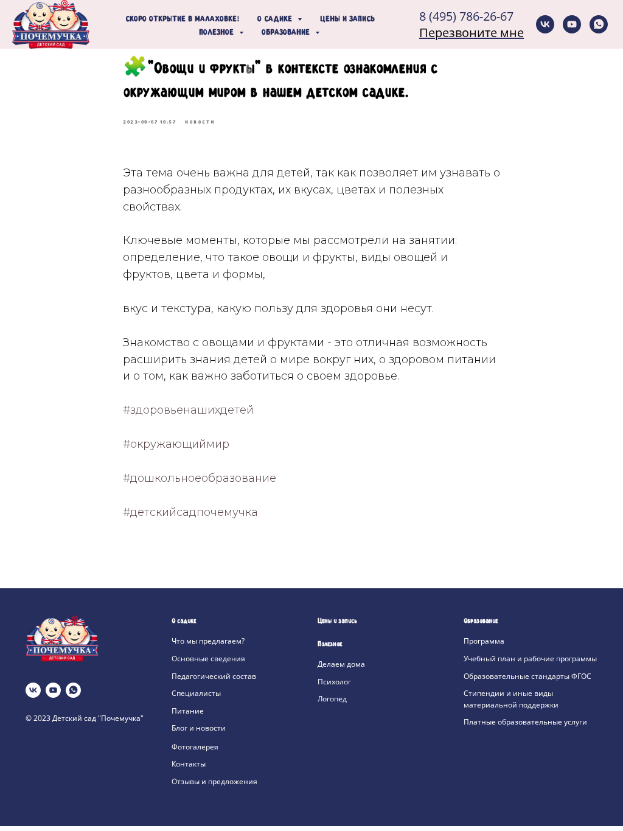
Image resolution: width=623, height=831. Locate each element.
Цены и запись (347, 19)
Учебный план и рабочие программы (530, 658)
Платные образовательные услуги (525, 722)
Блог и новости (199, 728)
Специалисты (196, 693)
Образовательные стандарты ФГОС (527, 676)
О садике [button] (275, 19)
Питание (188, 711)
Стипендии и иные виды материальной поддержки (511, 699)
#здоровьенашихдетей (188, 410)
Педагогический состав (214, 676)
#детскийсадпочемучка (190, 512)
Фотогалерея (195, 747)
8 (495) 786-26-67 (466, 16)
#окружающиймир (176, 444)
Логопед (332, 699)
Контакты (189, 764)
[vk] (545, 24)
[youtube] (572, 24)
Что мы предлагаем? (208, 641)
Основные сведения (208, 658)
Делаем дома (341, 664)
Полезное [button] (217, 33)
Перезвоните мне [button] (471, 32)
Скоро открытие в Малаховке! (182, 19)
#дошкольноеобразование (199, 478)
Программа (484, 641)
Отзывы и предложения (214, 781)
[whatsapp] (599, 24)
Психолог (334, 681)
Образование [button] (287, 33)
